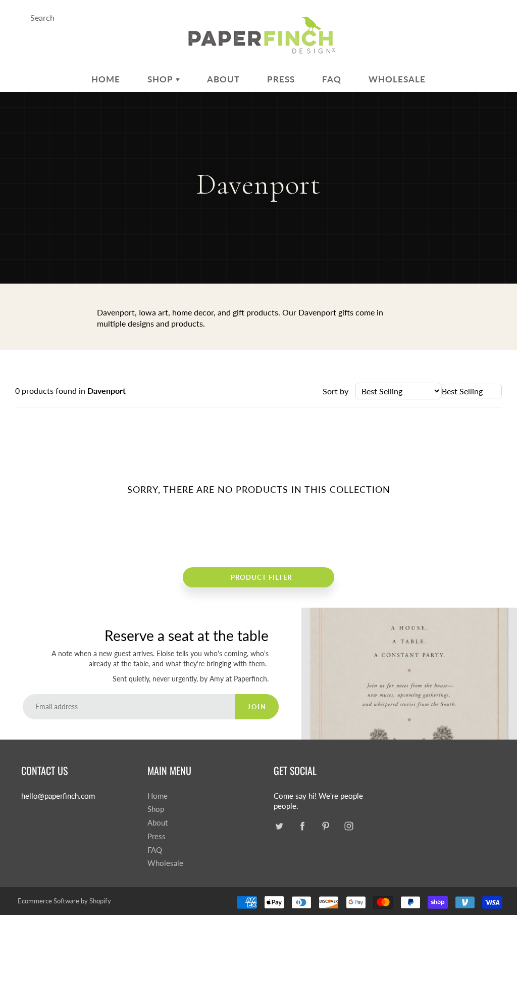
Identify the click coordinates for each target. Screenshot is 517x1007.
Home (105, 79)
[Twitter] (279, 826)
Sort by (335, 391)
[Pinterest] (325, 826)
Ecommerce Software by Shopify (64, 901)
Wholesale (397, 79)
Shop (161, 79)
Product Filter (261, 577)
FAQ (331, 79)
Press (281, 79)
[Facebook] (302, 826)
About (223, 79)
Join (256, 707)
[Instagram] (348, 826)
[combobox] (471, 391)
